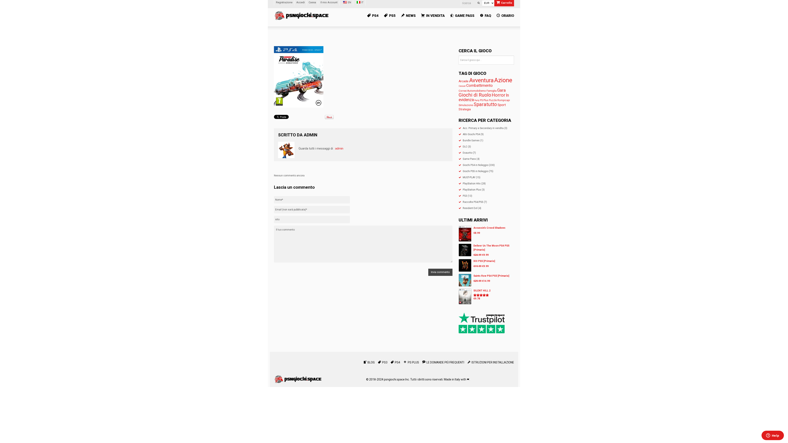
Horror (498, 95)
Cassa (312, 2)
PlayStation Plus (472, 189)
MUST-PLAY (469, 177)
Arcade (463, 81)
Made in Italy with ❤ (456, 379)
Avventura (481, 80)
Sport (501, 105)
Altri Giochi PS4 (471, 134)
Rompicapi (503, 100)
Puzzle (493, 100)
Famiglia (492, 90)
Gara (501, 90)
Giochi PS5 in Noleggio (475, 171)
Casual (462, 86)
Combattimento (479, 85)
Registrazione (284, 2)
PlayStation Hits (472, 183)
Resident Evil (470, 208)
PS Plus (484, 100)
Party (476, 100)
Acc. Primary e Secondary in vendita (483, 128)
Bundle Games (471, 140)
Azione (503, 80)
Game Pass (469, 159)
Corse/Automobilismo (472, 90)
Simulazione (466, 105)
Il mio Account (329, 2)
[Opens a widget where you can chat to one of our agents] (772, 436)
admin (310, 134)
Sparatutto (485, 104)
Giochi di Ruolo (475, 95)
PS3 (465, 195)
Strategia (465, 109)
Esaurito (467, 152)
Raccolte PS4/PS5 (473, 202)
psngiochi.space (394, 379)
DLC (465, 146)
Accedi (300, 2)
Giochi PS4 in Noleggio (475, 165)
